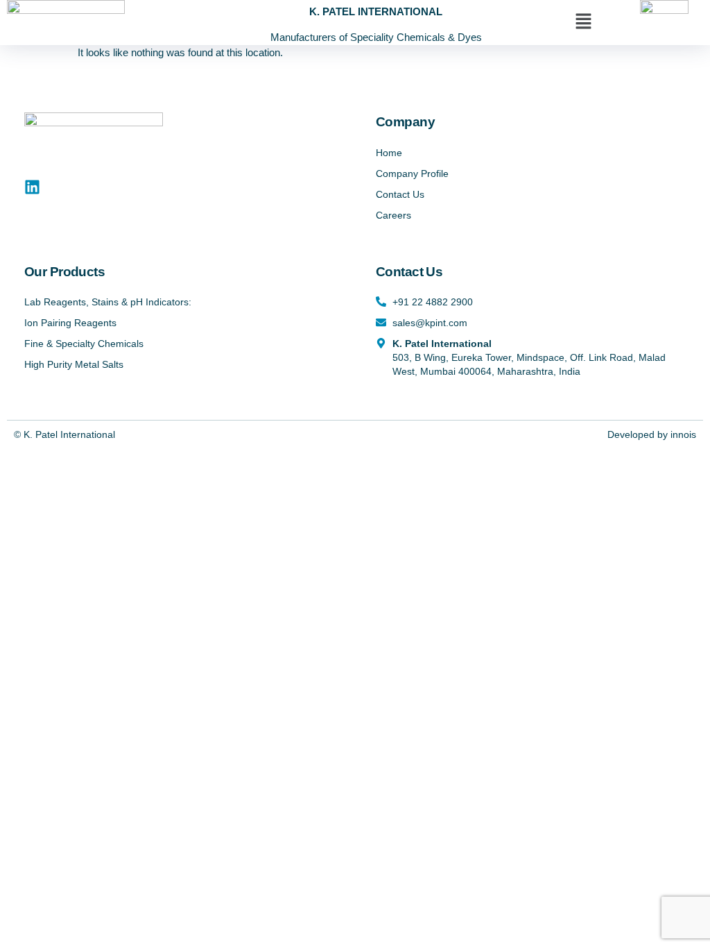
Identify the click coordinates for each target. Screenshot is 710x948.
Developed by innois (651, 434)
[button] (583, 22)
